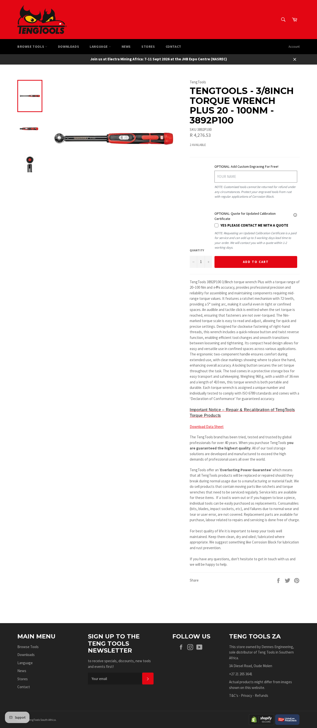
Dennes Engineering (277, 646)
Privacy (246, 695)
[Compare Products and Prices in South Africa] (287, 719)
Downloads (68, 46)
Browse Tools (31, 46)
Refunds (261, 695)
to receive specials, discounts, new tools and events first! (119, 663)
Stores (148, 46)
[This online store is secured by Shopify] (261, 719)
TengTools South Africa (41, 720)
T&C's (233, 695)
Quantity (197, 250)
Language (99, 46)
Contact (173, 46)
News (126, 46)
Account (294, 47)
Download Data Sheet (207, 426)
